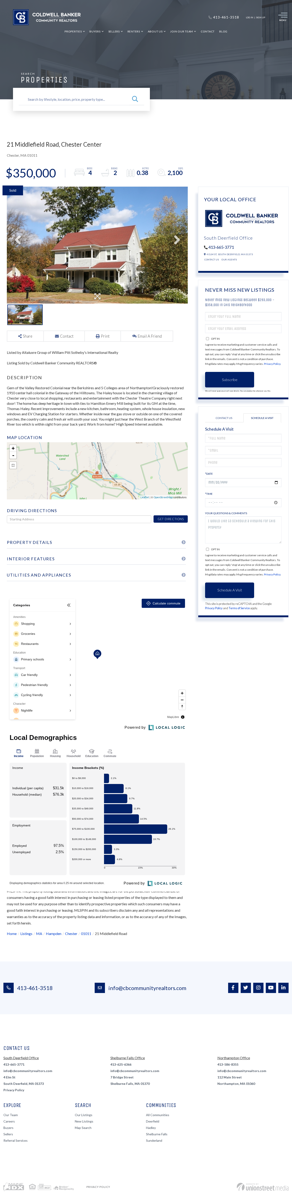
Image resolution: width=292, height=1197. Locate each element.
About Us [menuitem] (155, 31)
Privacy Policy (272, 363)
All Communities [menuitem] (157, 1115)
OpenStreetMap (163, 497)
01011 (86, 933)
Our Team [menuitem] (10, 1115)
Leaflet (145, 497)
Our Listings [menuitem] (83, 1115)
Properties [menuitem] (73, 31)
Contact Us (211, 259)
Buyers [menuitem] (95, 31)
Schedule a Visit (262, 418)
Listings (26, 933)
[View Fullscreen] (13, 465)
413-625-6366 (120, 1064)
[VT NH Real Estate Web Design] (263, 1187)
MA (39, 933)
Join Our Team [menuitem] (181, 31)
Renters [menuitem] (134, 31)
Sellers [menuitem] (114, 31)
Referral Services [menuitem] (15, 1140)
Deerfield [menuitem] (152, 1121)
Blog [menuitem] (223, 31)
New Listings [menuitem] (84, 1121)
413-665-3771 (221, 247)
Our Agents (229, 259)
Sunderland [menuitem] (154, 1140)
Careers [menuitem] (9, 1121)
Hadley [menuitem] (151, 1128)
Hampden (53, 933)
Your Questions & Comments (226, 513)
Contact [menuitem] (208, 31)
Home (12, 933)
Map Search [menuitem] (83, 1128)
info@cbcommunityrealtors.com (147, 988)
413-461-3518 (35, 988)
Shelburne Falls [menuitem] (156, 1134)
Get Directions (171, 519)
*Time (209, 493)
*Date (209, 473)
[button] (135, 99)
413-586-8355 (227, 1064)
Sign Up (260, 17)
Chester (71, 933)
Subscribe (229, 379)
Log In (249, 17)
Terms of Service (239, 608)
